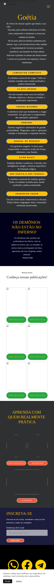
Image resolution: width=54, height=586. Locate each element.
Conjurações (16, 463)
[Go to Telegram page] (40, 565)
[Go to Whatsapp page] (13, 565)
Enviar (15, 540)
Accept (7, 581)
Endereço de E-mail (15, 528)
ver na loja (16, 320)
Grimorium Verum (27, 194)
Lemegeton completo (27, 73)
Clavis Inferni (27, 89)
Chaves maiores (27, 107)
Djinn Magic (27, 157)
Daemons (37, 463)
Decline (19, 581)
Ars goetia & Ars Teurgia (27, 174)
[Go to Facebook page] (27, 565)
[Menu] (48, 6)
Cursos (27, 500)
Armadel (27, 123)
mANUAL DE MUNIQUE (27, 141)
